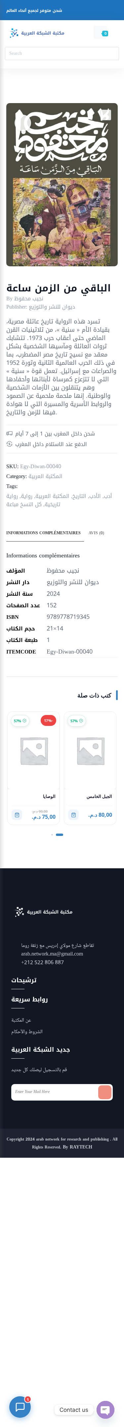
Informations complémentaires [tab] (43, 533)
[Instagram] (81, 11)
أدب (108, 496)
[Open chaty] (105, 1410)
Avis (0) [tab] (96, 533)
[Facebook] (68, 11)
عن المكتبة (21, 1020)
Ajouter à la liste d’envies (23, 123)
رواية (26, 496)
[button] (106, 115)
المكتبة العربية (45, 476)
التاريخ (79, 496)
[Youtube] (94, 11)
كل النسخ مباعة (24, 504)
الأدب (95, 496)
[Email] (106, 11)
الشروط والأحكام (27, 1032)
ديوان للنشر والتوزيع (52, 307)
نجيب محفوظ (28, 298)
